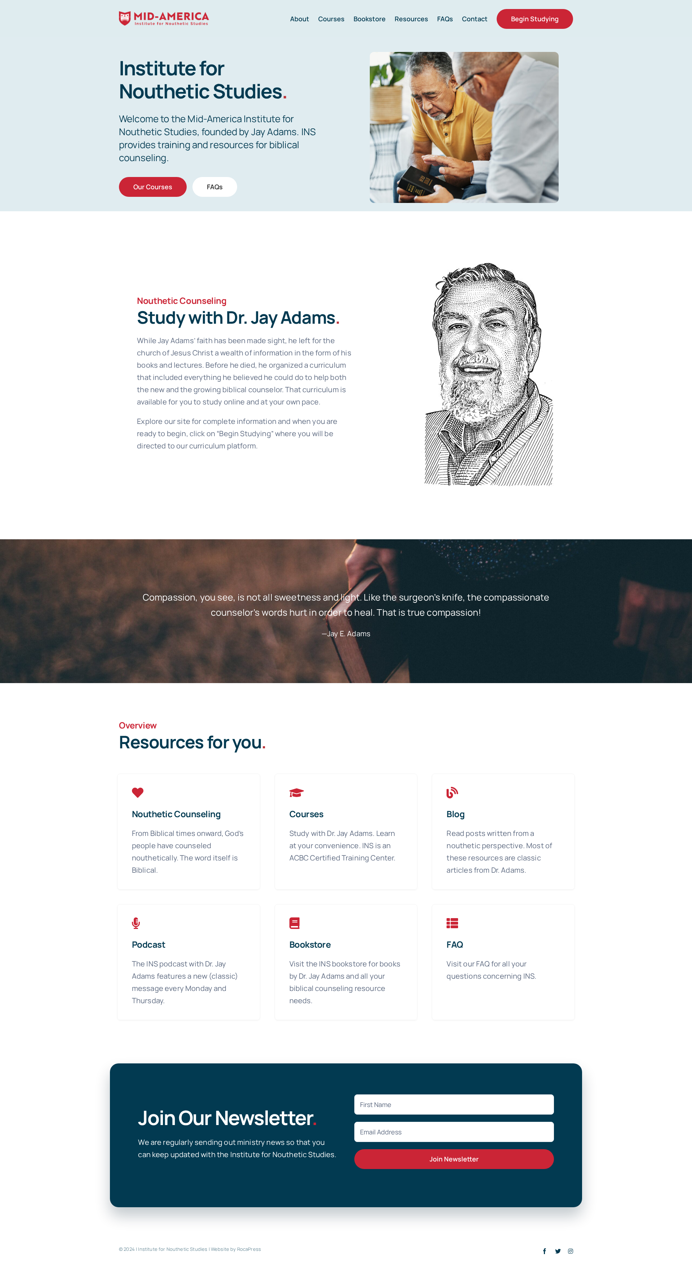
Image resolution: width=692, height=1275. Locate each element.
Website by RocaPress (236, 1249)
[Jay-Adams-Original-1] (488, 261)
